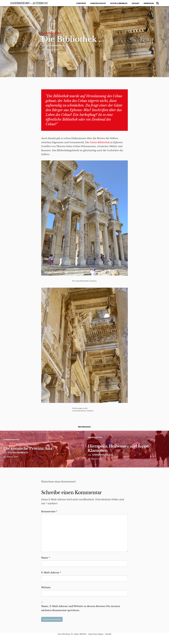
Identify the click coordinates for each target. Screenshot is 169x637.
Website (46, 587)
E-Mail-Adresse (51, 572)
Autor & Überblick (118, 3)
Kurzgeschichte (98, 3)
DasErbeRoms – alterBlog (29, 3)
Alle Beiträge (47, 33)
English (135, 3)
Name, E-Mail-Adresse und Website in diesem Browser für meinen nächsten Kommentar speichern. (80, 608)
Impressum (149, 3)
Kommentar (49, 511)
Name (45, 557)
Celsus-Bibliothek (100, 142)
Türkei (58, 33)
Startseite (81, 3)
